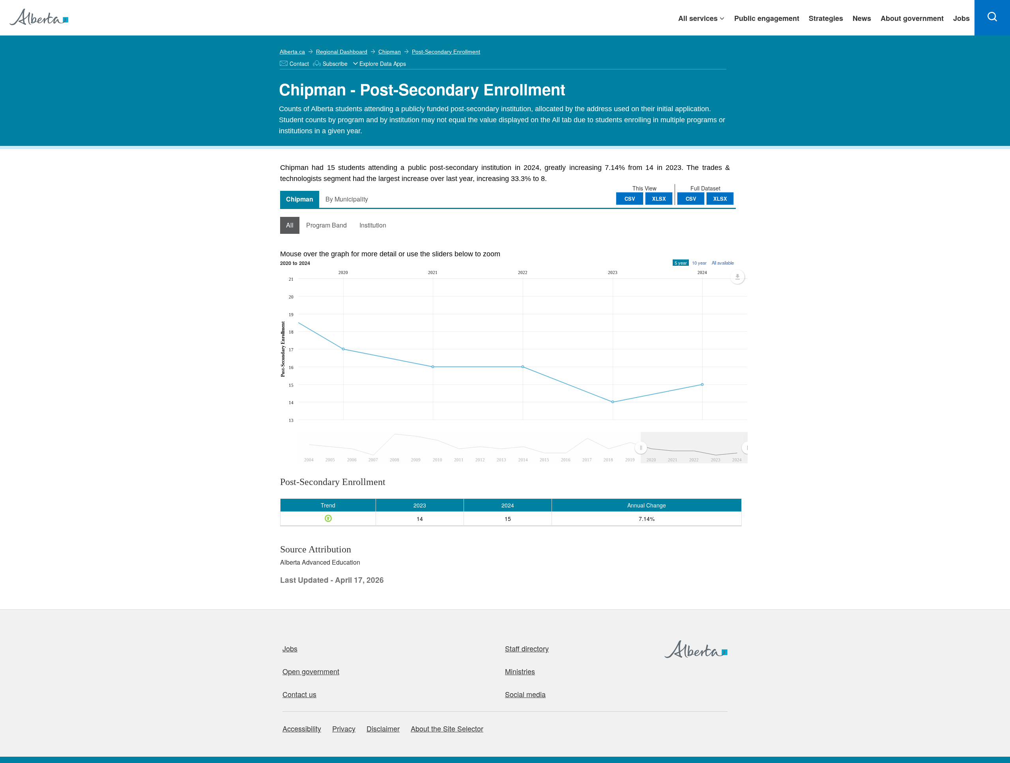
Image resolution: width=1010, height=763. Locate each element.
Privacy (343, 728)
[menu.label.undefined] (737, 277)
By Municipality (346, 198)
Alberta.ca (292, 52)
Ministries (520, 671)
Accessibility (301, 728)
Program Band (326, 224)
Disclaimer (383, 728)
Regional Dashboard (341, 52)
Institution (372, 224)
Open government (310, 671)
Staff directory (527, 648)
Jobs (289, 648)
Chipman (389, 52)
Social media (525, 694)
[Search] (992, 17)
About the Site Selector (447, 728)
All (290, 224)
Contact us (299, 694)
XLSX (720, 198)
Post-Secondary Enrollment (446, 52)
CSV (691, 198)
